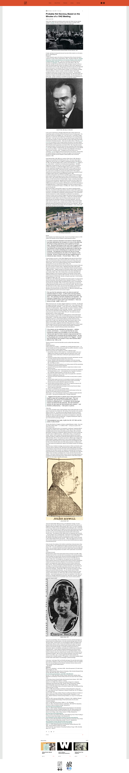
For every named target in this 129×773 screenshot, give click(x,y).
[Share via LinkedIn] (51, 731)
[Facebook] (68, 768)
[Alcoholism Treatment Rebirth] (81, 746)
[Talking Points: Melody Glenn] (48, 746)
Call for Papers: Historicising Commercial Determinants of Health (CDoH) (63, 753)
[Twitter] (101, 3)
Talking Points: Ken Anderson (79, 753)
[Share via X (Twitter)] (48, 731)
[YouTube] (104, 3)
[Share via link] (53, 731)
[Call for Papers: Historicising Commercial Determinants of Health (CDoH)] (64, 746)
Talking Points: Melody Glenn (47, 753)
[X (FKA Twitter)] (59, 769)
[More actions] (82, 10)
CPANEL (69, 770)
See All (87, 740)
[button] (65, 3)
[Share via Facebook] (46, 731)
